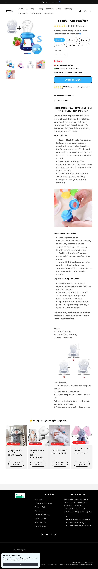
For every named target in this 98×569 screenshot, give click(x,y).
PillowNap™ (80, 562)
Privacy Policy (41, 507)
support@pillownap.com (78, 519)
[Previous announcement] (6, 2)
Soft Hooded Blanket (59, 450)
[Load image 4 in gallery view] (40, 64)
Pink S (59, 45)
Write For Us (40, 522)
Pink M (71, 45)
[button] (31, 8)
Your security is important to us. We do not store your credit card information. (50, 564)
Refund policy (41, 518)
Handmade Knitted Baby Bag (15, 451)
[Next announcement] (92, 2)
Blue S (59, 40)
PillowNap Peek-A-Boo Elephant (82, 449)
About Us (39, 511)
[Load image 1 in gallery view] (10, 64)
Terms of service (86, 564)
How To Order (41, 526)
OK (20, 564)
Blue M (72, 40)
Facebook (73, 525)
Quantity (57, 50)
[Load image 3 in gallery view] (30, 64)
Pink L (84, 45)
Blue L (84, 40)
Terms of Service (42, 515)
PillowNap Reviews (43, 503)
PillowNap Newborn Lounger (37, 451)
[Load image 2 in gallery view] (20, 64)
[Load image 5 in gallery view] (10, 74)
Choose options (16, 463)
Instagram (87, 525)
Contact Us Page (77, 522)
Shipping (39, 499)
